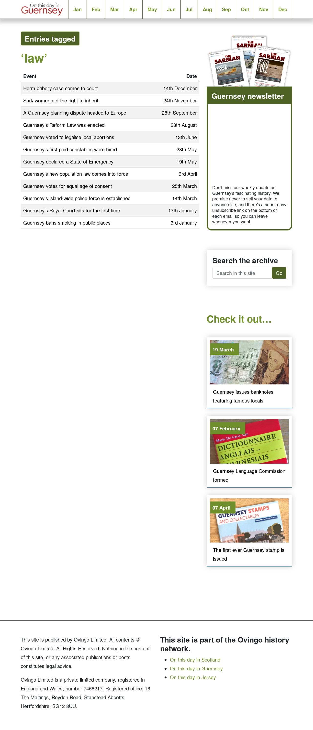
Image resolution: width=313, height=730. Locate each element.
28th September (179, 112)
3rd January (184, 222)
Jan (77, 9)
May (152, 9)
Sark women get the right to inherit (60, 100)
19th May (187, 161)
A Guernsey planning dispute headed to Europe (74, 112)
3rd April (188, 173)
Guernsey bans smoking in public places (67, 222)
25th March (184, 185)
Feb (96, 9)
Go (279, 272)
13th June (186, 137)
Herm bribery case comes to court (60, 88)
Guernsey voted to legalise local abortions (68, 137)
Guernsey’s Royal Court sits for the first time (71, 210)
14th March (184, 198)
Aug (207, 9)
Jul (189, 9)
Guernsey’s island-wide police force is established (77, 198)
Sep (226, 9)
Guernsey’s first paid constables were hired (70, 149)
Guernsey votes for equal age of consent (67, 185)
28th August (184, 124)
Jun (171, 9)
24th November (180, 100)
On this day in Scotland (195, 659)
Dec (282, 9)
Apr (133, 9)
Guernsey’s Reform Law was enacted (64, 124)
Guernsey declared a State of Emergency (68, 161)
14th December (180, 88)
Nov (263, 9)
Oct (245, 9)
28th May (187, 149)
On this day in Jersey (193, 677)
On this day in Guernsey (196, 668)
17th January (182, 210)
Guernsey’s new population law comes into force (75, 173)
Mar (114, 9)
